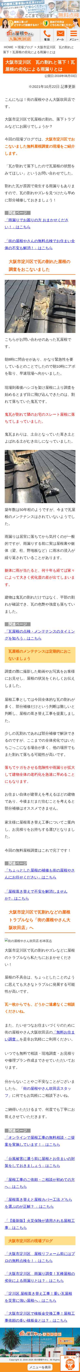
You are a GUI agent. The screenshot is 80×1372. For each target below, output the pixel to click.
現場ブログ (25, 47)
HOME (8, 47)
